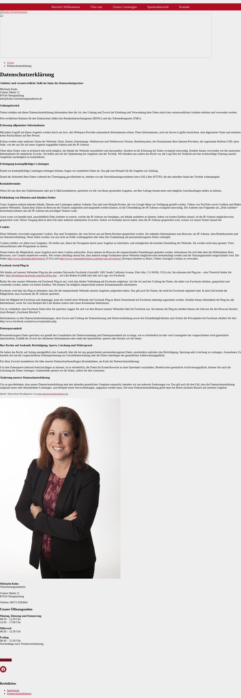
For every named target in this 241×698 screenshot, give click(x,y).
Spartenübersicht (158, 7)
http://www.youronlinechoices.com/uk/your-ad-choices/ (90, 258)
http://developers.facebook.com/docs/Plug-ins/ (31, 275)
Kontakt (184, 7)
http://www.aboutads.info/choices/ (27, 258)
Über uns (96, 7)
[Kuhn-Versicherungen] (106, 56)
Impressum (13, 690)
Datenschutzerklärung (19, 693)
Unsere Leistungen (125, 7)
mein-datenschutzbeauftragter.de (52, 393)
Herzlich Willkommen (66, 7)
